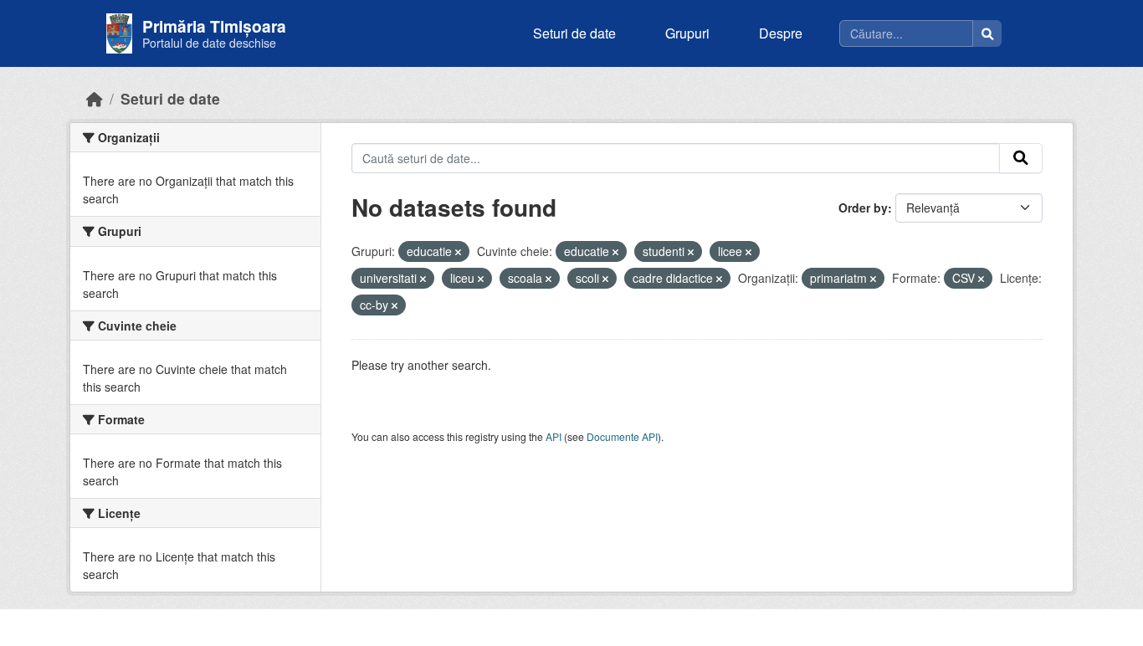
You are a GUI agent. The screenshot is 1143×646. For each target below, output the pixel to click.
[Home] (94, 98)
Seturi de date (574, 33)
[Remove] (458, 252)
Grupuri (687, 33)
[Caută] (987, 33)
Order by (863, 207)
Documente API (622, 436)
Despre (780, 33)
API (553, 436)
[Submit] (1021, 158)
